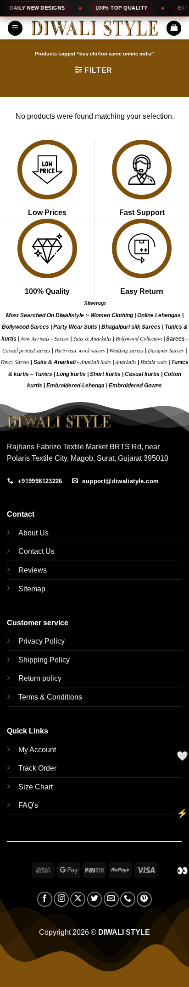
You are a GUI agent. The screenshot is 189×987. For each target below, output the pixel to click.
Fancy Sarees (14, 361)
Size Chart (35, 787)
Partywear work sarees (80, 350)
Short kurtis (106, 374)
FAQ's (28, 805)
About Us (33, 533)
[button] (15, 28)
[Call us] (127, 899)
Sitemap (95, 303)
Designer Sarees (166, 350)
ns (159, 385)
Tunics (44, 374)
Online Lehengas (159, 315)
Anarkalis (126, 361)
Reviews (32, 570)
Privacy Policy (41, 641)
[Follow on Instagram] (61, 899)
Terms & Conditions (50, 697)
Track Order (37, 768)
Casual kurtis (143, 374)
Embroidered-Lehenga (75, 385)
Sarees (61, 338)
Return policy (39, 678)
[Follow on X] (77, 899)
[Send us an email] (111, 899)
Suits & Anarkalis (92, 338)
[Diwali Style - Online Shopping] (94, 28)
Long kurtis (71, 374)
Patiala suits (154, 361)
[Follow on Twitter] (94, 899)
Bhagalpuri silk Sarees (131, 327)
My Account (37, 750)
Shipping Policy (44, 660)
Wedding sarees (126, 350)
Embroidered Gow (132, 385)
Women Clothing (111, 315)
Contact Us (36, 551)
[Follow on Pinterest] (144, 899)
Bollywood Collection (139, 338)
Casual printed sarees (26, 350)
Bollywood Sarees (25, 327)
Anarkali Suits (96, 361)
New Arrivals (35, 338)
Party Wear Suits (75, 327)
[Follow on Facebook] (44, 899)
